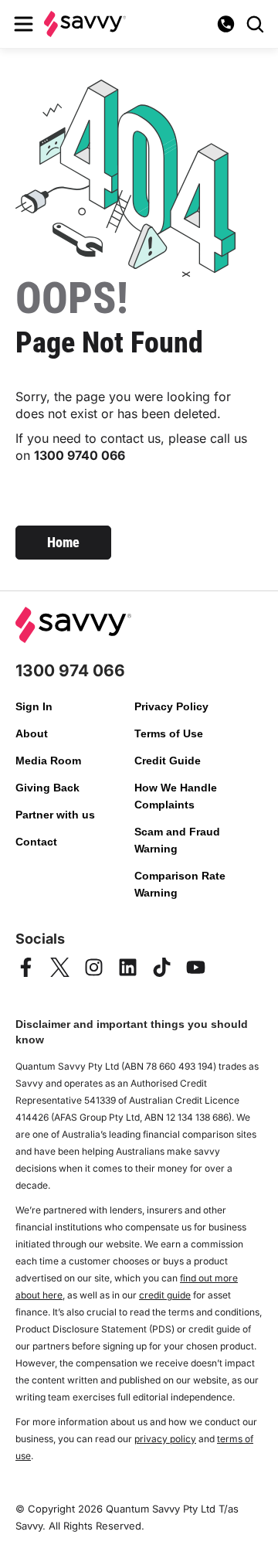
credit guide (165, 1295)
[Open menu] (23, 24)
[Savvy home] (85, 23)
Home (63, 542)
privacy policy (165, 1439)
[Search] (255, 24)
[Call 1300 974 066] (225, 24)
